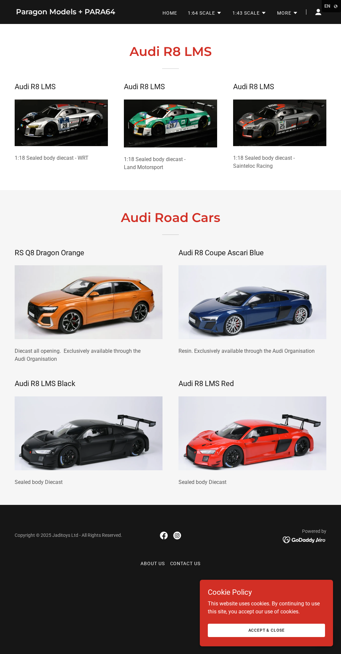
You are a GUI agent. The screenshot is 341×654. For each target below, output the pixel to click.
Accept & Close (266, 630)
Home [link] (170, 13)
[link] (65, 12)
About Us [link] (153, 563)
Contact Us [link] (185, 563)
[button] (205, 13)
